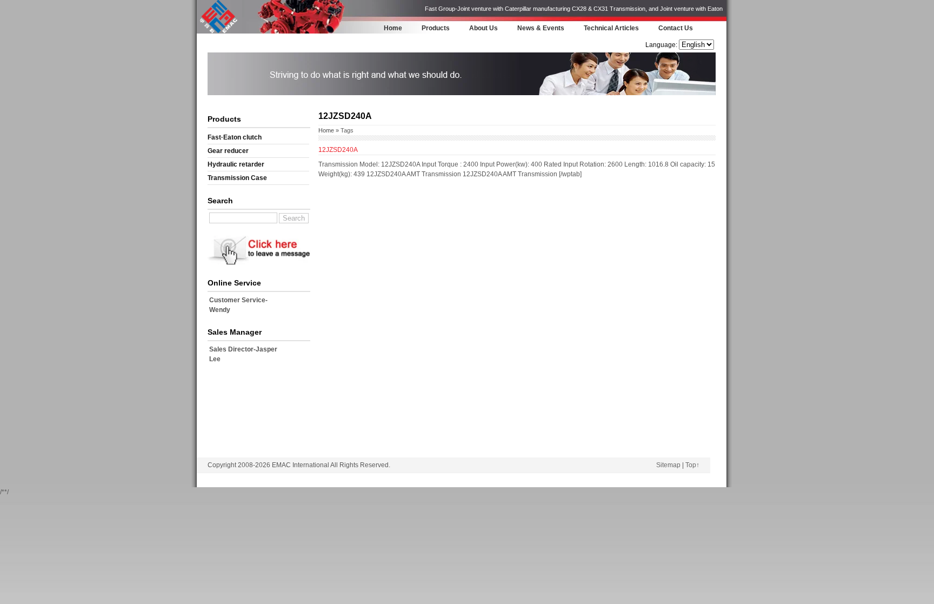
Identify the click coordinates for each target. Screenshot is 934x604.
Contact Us (675, 28)
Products (436, 28)
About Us (483, 28)
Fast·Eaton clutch (235, 137)
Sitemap (668, 465)
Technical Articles (611, 28)
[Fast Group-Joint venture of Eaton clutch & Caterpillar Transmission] (218, 32)
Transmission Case (237, 178)
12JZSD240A (338, 150)
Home (393, 28)
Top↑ (692, 465)
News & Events (540, 28)
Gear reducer (228, 151)
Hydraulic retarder (236, 164)
